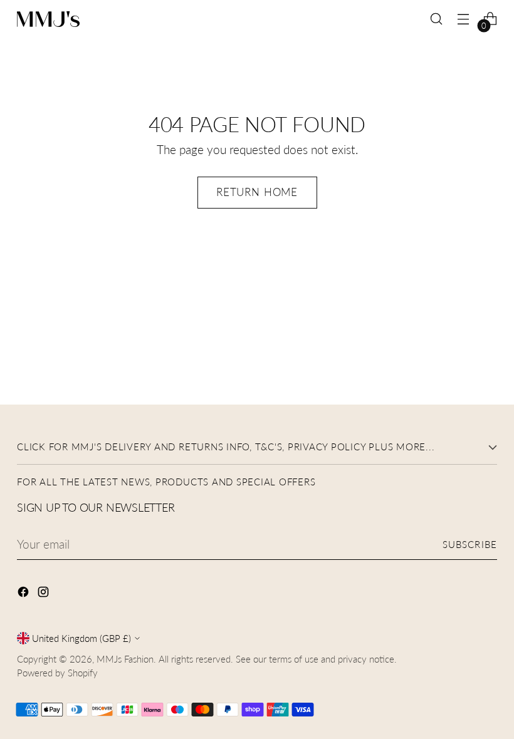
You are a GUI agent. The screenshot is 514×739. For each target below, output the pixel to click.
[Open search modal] (436, 19)
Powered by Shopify (57, 672)
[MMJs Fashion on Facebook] (24, 593)
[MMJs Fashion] (48, 19)
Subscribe (470, 544)
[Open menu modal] (463, 19)
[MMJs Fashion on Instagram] (44, 593)
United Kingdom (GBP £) (81, 638)
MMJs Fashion (125, 658)
